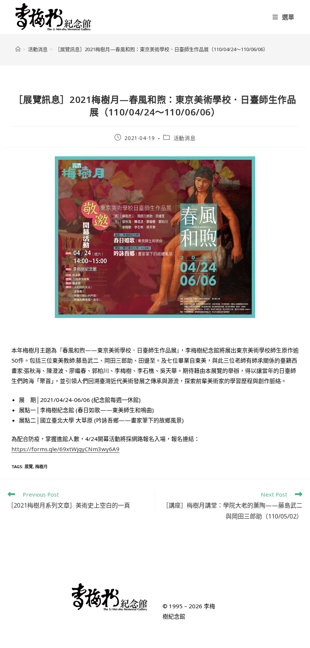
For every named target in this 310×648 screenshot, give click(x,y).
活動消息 (184, 138)
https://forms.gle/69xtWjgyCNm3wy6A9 (65, 449)
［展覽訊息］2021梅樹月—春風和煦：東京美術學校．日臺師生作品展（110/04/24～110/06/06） (161, 49)
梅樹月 (41, 466)
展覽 (29, 466)
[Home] (18, 49)
